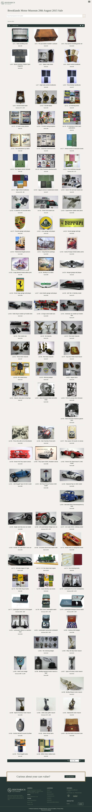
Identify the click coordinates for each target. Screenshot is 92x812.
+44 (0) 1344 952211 (31, 800)
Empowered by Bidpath (46, 810)
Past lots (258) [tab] (11, 21)
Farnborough (50, 796)
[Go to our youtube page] (14, 803)
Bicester (49, 792)
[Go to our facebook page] (9, 803)
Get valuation (70, 776)
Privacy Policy (60, 808)
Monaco (49, 798)
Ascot (48, 790)
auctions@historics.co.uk (32, 796)
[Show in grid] (83, 26)
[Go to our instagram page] (17, 803)
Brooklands (50, 794)
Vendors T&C (30, 804)
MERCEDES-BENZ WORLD (53, 802)
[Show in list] (81, 26)
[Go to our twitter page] (11, 803)
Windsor (49, 800)
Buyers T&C (29, 802)
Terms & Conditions (52, 808)
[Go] (84, 15)
